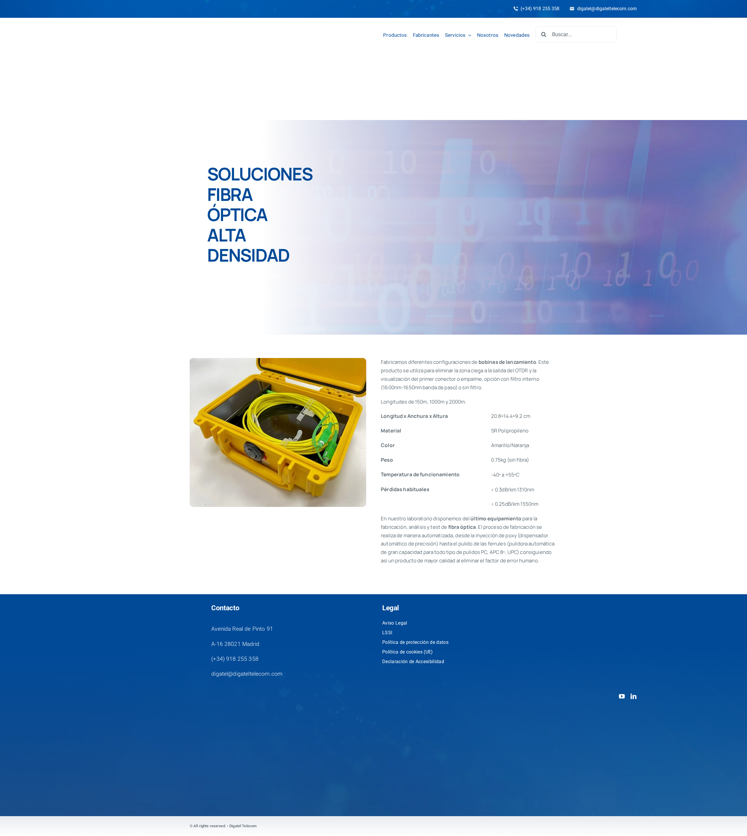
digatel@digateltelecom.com (246, 673)
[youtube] (622, 696)
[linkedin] (633, 696)
